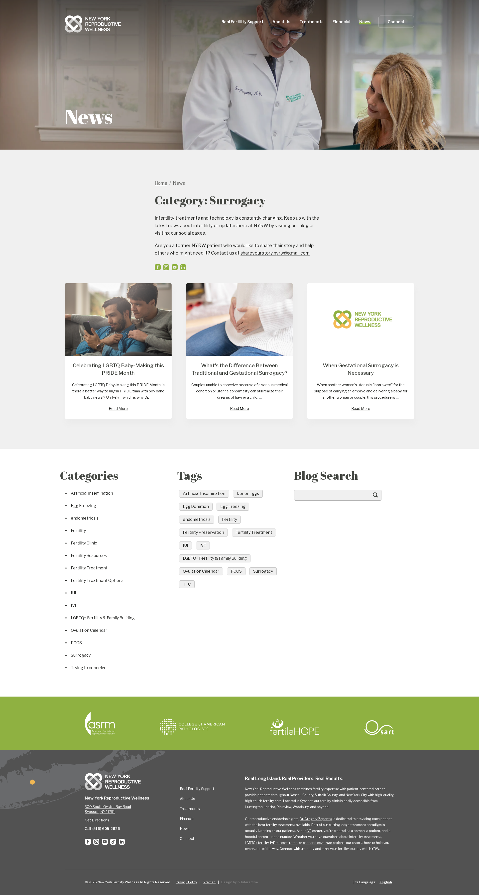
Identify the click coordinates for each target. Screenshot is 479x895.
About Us (187, 799)
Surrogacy (81, 655)
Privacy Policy (186, 882)
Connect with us (292, 849)
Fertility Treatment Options (97, 580)
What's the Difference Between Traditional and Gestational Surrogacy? (239, 369)
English (386, 882)
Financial (187, 818)
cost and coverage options (324, 843)
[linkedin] (183, 267)
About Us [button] (281, 21)
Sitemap (209, 882)
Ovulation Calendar (89, 630)
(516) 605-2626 (106, 828)
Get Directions (97, 820)
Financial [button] (341, 21)
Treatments (190, 808)
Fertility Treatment (89, 568)
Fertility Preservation (203, 532)
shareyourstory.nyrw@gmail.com (275, 253)
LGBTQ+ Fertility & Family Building (103, 618)
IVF (74, 605)
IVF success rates (283, 843)
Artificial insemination (92, 493)
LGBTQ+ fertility (257, 843)
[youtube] (175, 267)
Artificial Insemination (204, 493)
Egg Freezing (83, 505)
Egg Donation (196, 506)
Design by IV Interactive (239, 882)
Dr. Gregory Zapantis (316, 819)
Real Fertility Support (197, 789)
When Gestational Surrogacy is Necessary (361, 369)
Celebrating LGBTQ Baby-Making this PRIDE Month (118, 369)
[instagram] (166, 267)
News (364, 21)
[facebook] (158, 267)
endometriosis (85, 518)
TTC (187, 584)
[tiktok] (113, 842)
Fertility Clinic (84, 543)
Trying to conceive (89, 667)
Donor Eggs (248, 493)
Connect (396, 21)
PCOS (76, 642)
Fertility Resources (89, 555)
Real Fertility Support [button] (242, 21)
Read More (118, 408)
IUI (73, 593)
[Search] (380, 497)
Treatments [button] (311, 21)
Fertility (78, 530)
